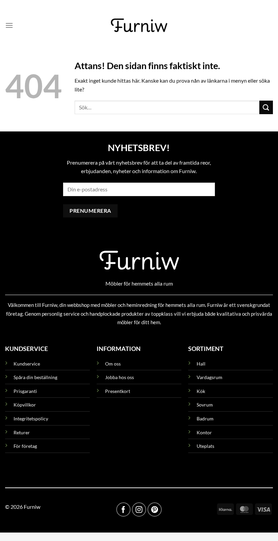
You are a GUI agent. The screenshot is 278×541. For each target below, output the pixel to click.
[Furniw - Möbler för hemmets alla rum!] (139, 25)
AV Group (33, 481)
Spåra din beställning (35, 377)
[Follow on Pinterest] (154, 509)
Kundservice (27, 364)
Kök (201, 391)
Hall (201, 364)
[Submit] (266, 107)
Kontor (204, 432)
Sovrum (205, 405)
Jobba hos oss (119, 377)
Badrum (205, 418)
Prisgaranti (25, 391)
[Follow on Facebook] (123, 509)
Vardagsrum (209, 377)
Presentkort (117, 391)
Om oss (113, 364)
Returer (22, 432)
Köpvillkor (25, 405)
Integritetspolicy (31, 418)
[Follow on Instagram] (139, 509)
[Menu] (9, 25)
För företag (25, 446)
